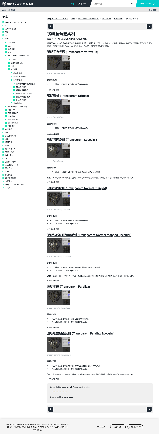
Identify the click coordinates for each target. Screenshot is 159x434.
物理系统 (8, 129)
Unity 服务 (9, 155)
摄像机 (10, 46)
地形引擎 (11, 110)
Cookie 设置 (100, 427)
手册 (73, 4)
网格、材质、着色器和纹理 (18, 56)
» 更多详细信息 (53, 90)
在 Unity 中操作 (11, 29)
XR (6, 158)
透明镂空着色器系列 (24, 93)
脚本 (7, 133)
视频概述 (8, 142)
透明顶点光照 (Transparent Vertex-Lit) (72, 52)
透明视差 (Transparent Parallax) (68, 286)
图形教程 (11, 126)
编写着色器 (15, 69)
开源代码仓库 (10, 162)
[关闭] (148, 427)
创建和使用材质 (17, 63)
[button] (53, 391)
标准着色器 (17, 73)
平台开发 (8, 168)
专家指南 (8, 181)
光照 (9, 52)
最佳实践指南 (10, 178)
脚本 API (82, 4)
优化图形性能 (13, 123)
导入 (7, 32)
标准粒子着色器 (19, 76)
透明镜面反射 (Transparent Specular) (72, 139)
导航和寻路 (9, 152)
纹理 (12, 66)
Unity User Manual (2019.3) (15, 22)
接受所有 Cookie (135, 427)
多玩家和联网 (10, 136)
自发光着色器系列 (23, 97)
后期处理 (11, 49)
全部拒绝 (117, 427)
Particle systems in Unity (17, 106)
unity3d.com (145, 4)
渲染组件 (11, 116)
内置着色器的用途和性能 (25, 84)
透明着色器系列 (22, 90)
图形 (7, 39)
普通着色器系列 (22, 87)
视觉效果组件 (13, 113)
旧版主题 (8, 175)
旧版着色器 (17, 80)
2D (6, 35)
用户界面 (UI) (10, 149)
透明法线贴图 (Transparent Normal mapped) (77, 188)
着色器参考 (17, 103)
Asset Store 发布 (11, 165)
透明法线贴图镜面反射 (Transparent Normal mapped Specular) (89, 235)
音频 (7, 139)
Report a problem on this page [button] (61, 397)
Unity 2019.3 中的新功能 (14, 184)
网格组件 (14, 59)
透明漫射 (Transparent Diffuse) (68, 96)
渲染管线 (11, 43)
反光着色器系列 (22, 100)
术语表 (7, 188)
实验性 (7, 171)
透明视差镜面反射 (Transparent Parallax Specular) (80, 333)
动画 (7, 146)
